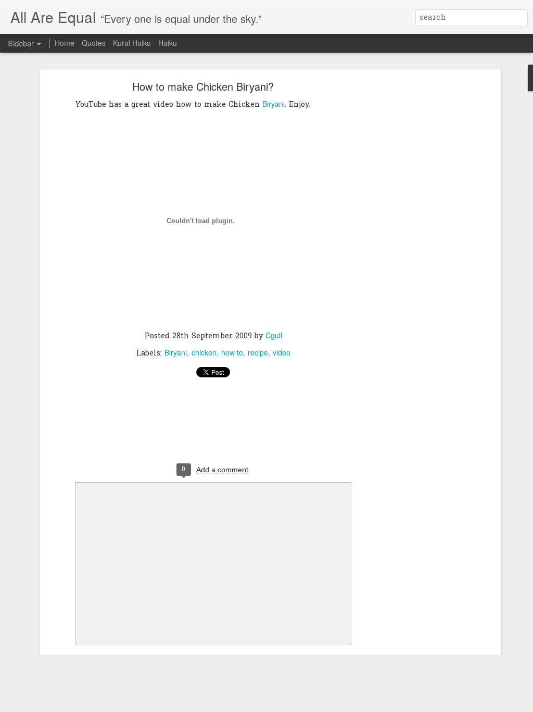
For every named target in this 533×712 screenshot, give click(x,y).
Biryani (273, 104)
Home (64, 43)
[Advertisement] (409, 248)
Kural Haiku (132, 43)
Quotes (94, 43)
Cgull (273, 335)
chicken (204, 352)
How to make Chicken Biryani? (203, 86)
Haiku (167, 43)
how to (232, 352)
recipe (258, 352)
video (281, 352)
